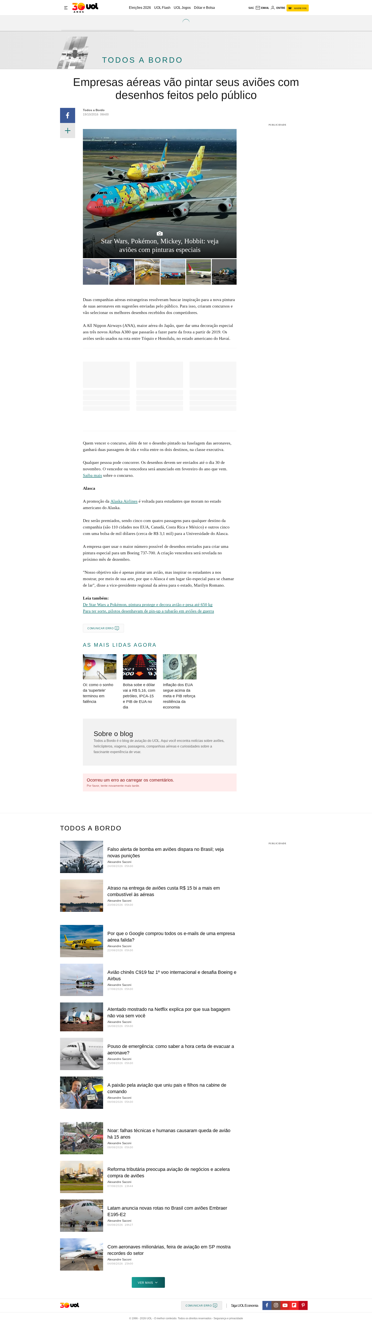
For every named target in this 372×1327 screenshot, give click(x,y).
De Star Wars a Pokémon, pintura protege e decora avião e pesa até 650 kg (147, 604)
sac (251, 7)
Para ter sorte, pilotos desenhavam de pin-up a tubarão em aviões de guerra (148, 611)
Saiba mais (92, 475)
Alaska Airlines (124, 501)
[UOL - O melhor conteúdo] (85, 7)
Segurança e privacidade (227, 1318)
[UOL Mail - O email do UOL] (262, 8)
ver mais (145, 1282)
